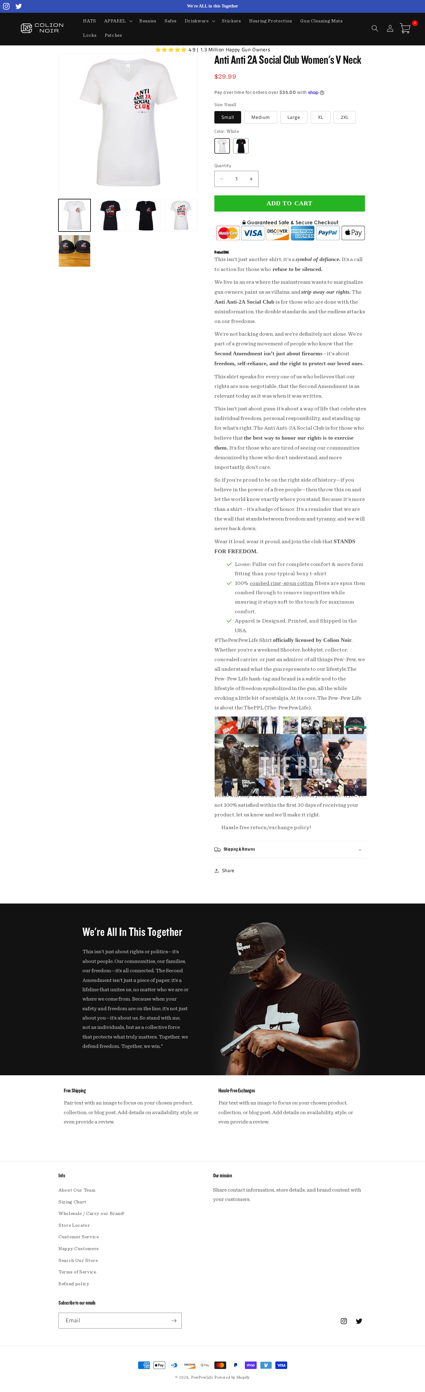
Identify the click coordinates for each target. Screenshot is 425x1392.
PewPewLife (202, 1377)
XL (320, 117)
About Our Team (76, 1190)
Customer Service (78, 1237)
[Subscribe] (173, 1321)
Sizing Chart (72, 1202)
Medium (260, 117)
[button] (117, 21)
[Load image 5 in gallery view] (74, 251)
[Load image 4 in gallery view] (181, 215)
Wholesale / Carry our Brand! (91, 1213)
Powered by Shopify (232, 1377)
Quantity (222, 165)
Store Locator (74, 1225)
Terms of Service (77, 1272)
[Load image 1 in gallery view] (74, 215)
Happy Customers (78, 1248)
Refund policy (74, 1284)
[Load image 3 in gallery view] (145, 215)
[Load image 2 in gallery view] (110, 215)
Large (294, 117)
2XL (345, 117)
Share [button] (228, 870)
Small (228, 117)
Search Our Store (78, 1260)
